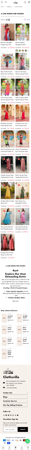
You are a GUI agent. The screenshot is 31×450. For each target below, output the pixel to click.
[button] (29, 2)
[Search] (6, 2)
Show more (15, 301)
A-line (8, 291)
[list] (7, 20)
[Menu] (2, 2)
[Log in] (25, 2)
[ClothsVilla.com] (15, 2)
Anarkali (13, 291)
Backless (11, 298)
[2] (9, 20)
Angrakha (20, 291)
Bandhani (17, 298)
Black (23, 298)
